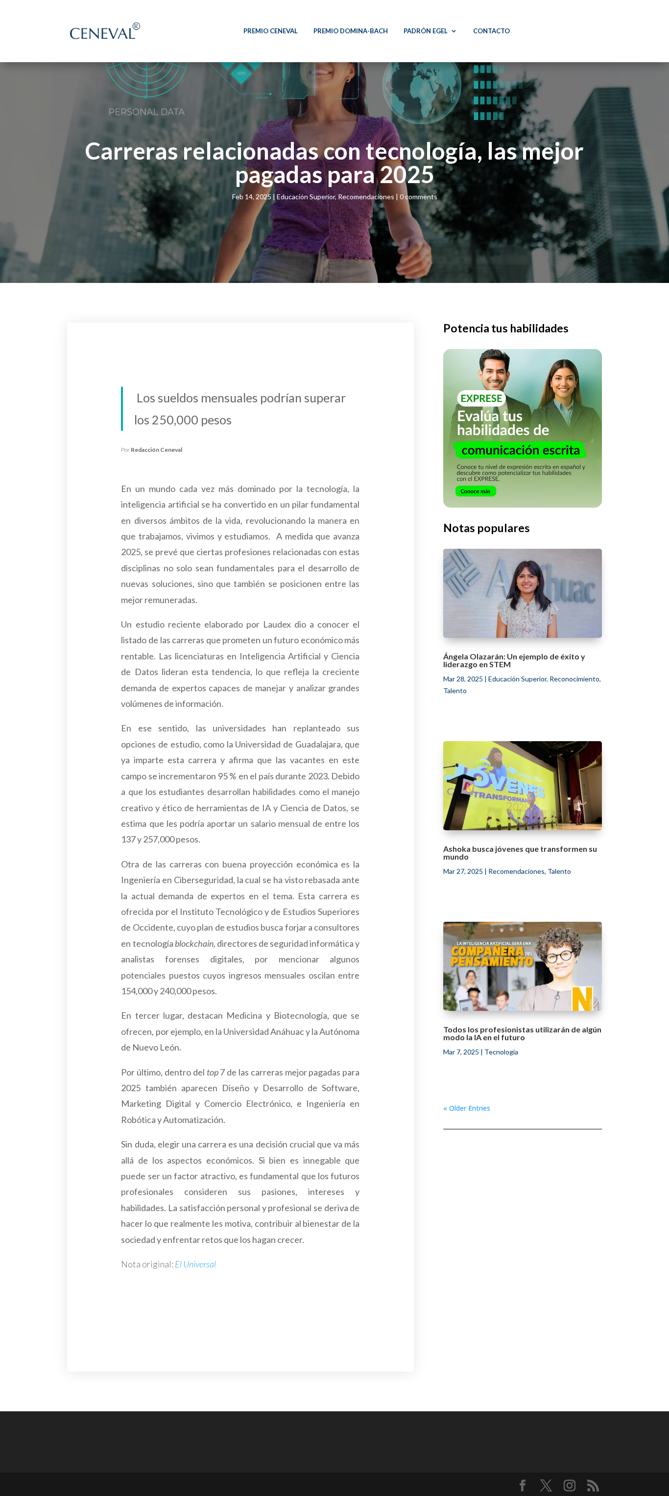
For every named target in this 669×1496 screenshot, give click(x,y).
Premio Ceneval (270, 31)
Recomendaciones (366, 196)
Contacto (491, 31)
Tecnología (501, 1052)
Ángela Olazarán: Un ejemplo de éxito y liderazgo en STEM (514, 660)
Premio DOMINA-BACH (350, 31)
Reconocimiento (574, 679)
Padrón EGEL (426, 31)
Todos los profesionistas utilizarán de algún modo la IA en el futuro (522, 1033)
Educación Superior (306, 196)
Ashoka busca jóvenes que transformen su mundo (520, 852)
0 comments (418, 196)
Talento (455, 690)
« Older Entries (466, 1108)
